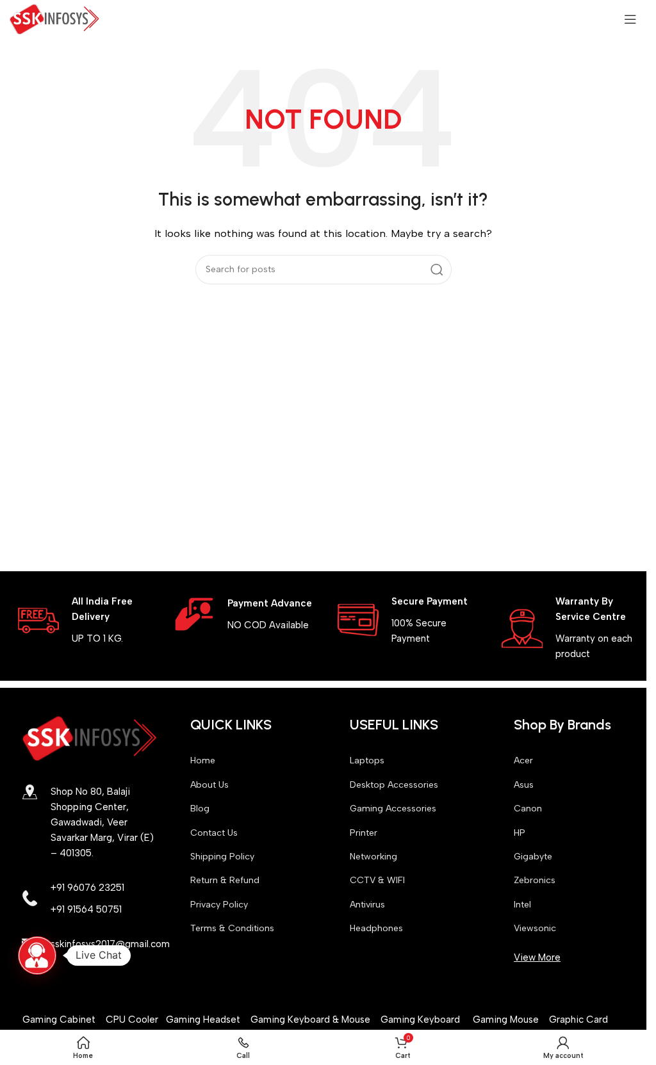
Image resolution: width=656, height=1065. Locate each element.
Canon (528, 808)
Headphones (376, 928)
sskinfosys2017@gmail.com (110, 944)
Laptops (367, 760)
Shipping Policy (222, 856)
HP (519, 832)
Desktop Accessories (394, 784)
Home (202, 760)
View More (537, 957)
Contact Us (214, 832)
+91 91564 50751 (86, 909)
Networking (373, 856)
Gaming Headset (203, 1019)
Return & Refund (224, 880)
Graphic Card (578, 1019)
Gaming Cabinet (60, 1019)
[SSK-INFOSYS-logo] (89, 738)
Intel (522, 904)
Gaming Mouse (506, 1019)
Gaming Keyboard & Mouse (310, 1019)
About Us (209, 784)
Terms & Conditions (232, 928)
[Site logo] (54, 18)
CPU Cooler (133, 1019)
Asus (524, 784)
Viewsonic (535, 928)
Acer (523, 760)
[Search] (437, 269)
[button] (37, 955)
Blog (199, 808)
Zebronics (534, 880)
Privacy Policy (219, 904)
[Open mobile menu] (630, 19)
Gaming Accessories (393, 808)
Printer (363, 832)
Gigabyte (533, 856)
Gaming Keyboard (420, 1019)
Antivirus (367, 904)
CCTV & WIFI (377, 880)
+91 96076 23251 (87, 887)
